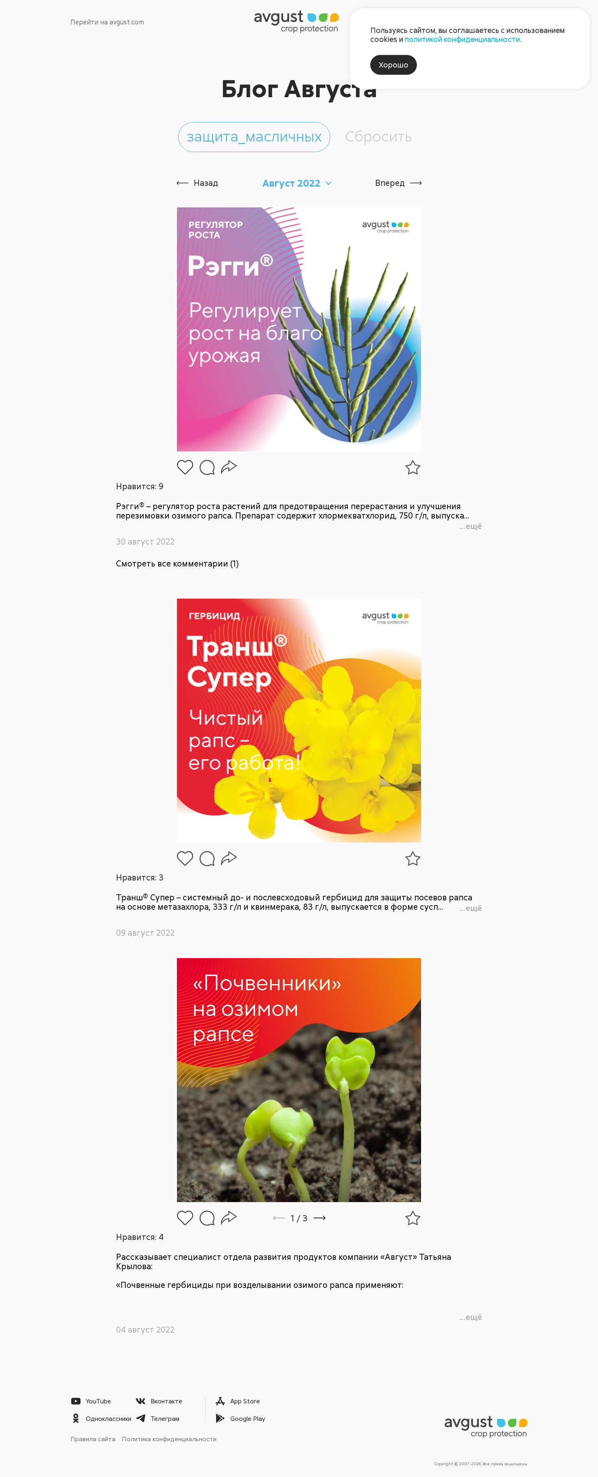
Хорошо (393, 64)
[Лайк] (185, 467)
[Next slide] (330, 1218)
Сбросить (378, 136)
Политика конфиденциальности (169, 1438)
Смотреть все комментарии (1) (177, 563)
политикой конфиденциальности (462, 39)
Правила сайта (93, 1438)
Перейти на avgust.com (107, 22)
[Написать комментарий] (207, 467)
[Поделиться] (229, 467)
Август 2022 (291, 183)
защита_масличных (254, 136)
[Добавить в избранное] (413, 467)
